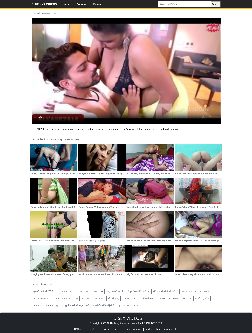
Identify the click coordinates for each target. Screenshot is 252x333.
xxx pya (187, 298)
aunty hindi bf (130, 298)
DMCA (77, 329)
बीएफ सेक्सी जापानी (115, 291)
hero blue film (65, 291)
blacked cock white (168, 298)
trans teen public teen (66, 298)
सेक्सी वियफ (148, 298)
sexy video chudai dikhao (196, 291)
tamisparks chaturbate (90, 291)
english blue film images (46, 305)
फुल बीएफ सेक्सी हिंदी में (43, 291)
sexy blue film (170, 329)
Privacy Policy (108, 329)
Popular (81, 4)
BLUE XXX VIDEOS (44, 4)
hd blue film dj (41, 298)
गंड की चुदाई (113, 298)
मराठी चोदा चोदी (202, 298)
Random (98, 4)
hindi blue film (153, 329)
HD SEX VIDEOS (126, 318)
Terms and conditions (130, 329)
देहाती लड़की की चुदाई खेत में (77, 305)
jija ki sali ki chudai (128, 305)
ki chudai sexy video (93, 298)
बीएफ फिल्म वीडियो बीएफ (138, 291)
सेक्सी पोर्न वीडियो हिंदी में (103, 305)
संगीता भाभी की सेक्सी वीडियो (165, 291)
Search (215, 4)
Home (66, 4)
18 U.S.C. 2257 (91, 329)
